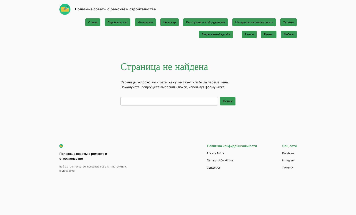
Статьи (92, 22)
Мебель (289, 34)
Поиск (228, 101)
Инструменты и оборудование (205, 22)
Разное (249, 34)
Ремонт (268, 34)
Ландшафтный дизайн (216, 34)
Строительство (117, 22)
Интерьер (169, 22)
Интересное (145, 22)
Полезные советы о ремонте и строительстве (115, 9)
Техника (288, 22)
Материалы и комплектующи (254, 22)
